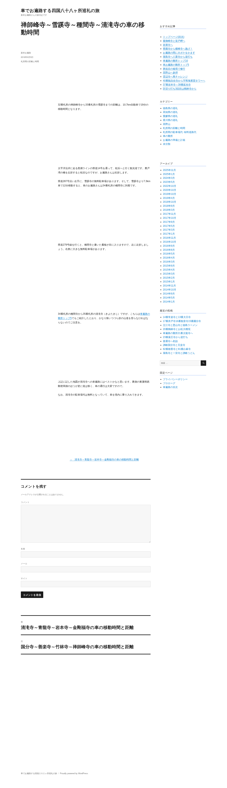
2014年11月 (169, 285)
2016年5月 (169, 253)
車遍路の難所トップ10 (175, 60)
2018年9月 (169, 206)
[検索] (203, 363)
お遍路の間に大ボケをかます (179, 52)
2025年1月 (169, 174)
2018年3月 (169, 210)
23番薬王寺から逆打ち (175, 337)
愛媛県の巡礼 (170, 116)
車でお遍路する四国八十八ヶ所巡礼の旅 (60, 10)
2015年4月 (169, 269)
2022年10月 (169, 186)
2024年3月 (169, 178)
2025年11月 (169, 170)
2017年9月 (169, 222)
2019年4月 (169, 198)
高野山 (166, 124)
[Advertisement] (105, 72)
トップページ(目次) (173, 36)
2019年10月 (169, 194)
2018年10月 (169, 202)
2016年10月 (169, 242)
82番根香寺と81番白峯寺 (177, 349)
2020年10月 (169, 190)
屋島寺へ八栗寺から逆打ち (178, 56)
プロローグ (169, 383)
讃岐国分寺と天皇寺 (174, 345)
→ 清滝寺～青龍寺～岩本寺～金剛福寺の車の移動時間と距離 (104, 459)
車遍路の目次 (170, 387)
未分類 (166, 144)
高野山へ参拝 (170, 72)
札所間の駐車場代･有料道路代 (179, 132)
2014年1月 (169, 301)
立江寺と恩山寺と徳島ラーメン (180, 325)
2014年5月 (169, 297)
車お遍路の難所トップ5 (176, 64)
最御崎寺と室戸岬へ (174, 40)
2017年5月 (169, 226)
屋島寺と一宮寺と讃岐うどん (179, 353)
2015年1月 (169, 281)
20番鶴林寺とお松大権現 (176, 329)
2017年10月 (169, 218)
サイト (24, 578)
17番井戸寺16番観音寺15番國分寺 (182, 321)
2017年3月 (169, 229)
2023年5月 (169, 182)
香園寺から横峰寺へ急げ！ (178, 48)
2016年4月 (169, 257)
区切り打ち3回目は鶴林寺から (179, 88)
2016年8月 (169, 250)
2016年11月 (169, 237)
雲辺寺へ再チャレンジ (175, 76)
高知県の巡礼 (170, 112)
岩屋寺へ (168, 45)
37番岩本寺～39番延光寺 (177, 84)
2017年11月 (169, 214)
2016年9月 (169, 246)
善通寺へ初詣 (170, 341)
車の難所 (168, 136)
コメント (25, 502)
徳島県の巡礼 (170, 108)
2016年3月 (169, 261)
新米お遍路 (26, 52)
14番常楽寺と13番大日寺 (177, 317)
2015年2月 (169, 277)
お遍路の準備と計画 (174, 140)
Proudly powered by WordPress (74, 773)
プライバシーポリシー (175, 379)
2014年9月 (169, 293)
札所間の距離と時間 (30, 61)
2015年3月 (169, 273)
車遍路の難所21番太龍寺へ (178, 333)
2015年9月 (169, 265)
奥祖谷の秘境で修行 (174, 68)
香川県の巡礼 (170, 120)
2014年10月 (169, 289)
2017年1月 (169, 233)
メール (24, 563)
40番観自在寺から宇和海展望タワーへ (184, 80)
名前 (23, 548)
